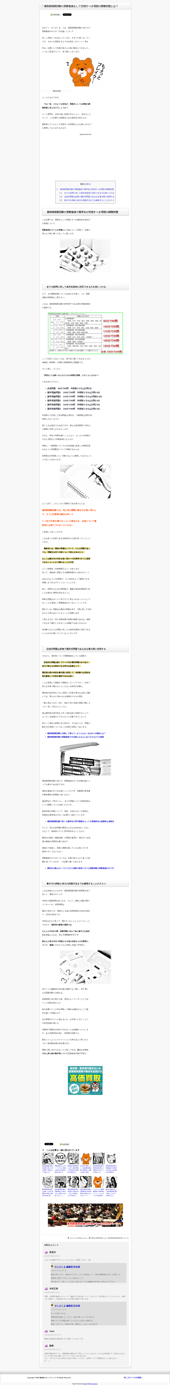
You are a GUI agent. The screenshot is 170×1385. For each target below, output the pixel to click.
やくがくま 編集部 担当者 (66, 1267)
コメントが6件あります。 (79, 1238)
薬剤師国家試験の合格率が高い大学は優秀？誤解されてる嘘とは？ (47, 1169)
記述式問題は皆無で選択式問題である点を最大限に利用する (86, 197)
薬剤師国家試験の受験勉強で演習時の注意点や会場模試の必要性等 (111, 1169)
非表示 (87, 184)
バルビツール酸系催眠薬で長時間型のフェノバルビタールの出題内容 (98, 1192)
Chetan (85, 1383)
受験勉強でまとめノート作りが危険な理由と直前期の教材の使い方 (60, 1169)
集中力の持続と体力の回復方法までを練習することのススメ (86, 200)
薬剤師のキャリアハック (48, 1378)
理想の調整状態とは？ (99, 1238)
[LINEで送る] (55, 15)
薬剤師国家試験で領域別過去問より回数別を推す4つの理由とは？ (98, 1169)
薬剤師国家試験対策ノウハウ (118, 1238)
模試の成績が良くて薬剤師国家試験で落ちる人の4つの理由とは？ (111, 1192)
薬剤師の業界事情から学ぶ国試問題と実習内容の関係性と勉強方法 (73, 1169)
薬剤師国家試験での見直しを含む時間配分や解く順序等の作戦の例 (47, 1192)
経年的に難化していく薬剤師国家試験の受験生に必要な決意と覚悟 (85, 1169)
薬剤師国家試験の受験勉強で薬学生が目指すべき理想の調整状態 (85, 189)
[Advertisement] (85, 159)
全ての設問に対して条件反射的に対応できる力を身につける (86, 193)
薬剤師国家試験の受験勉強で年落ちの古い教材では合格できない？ (60, 1192)
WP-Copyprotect (92, 1383)
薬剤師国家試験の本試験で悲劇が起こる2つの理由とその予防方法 (73, 1192)
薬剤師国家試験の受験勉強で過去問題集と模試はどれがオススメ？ (85, 1192)
